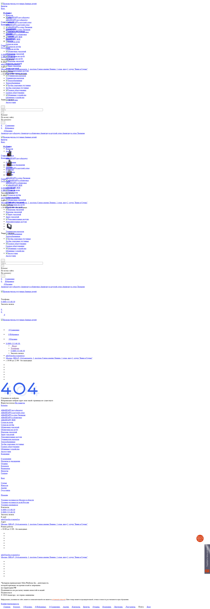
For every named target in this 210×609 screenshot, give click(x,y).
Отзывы (4, 463)
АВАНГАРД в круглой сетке (13, 412)
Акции (4, 488)
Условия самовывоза (9, 505)
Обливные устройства (10, 449)
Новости (9, 15)
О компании (6, 459)
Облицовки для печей (10, 427)
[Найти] (3, 122)
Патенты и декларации (15, 165)
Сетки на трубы (7, 425)
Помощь (4, 495)
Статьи (4, 483)
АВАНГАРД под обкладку (12, 410)
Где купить (5, 490)
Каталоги (5, 466)
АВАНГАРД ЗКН (8, 420)
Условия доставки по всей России (15, 502)
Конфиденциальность (10, 604)
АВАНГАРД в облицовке (11, 417)
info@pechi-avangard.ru (15, 355)
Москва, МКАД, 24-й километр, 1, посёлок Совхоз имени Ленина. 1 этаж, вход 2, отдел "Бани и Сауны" (44, 69)
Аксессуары (6, 451)
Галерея (4, 473)
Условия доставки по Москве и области (17, 500)
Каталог (4, 405)
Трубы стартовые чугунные (12, 444)
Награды (4, 471)
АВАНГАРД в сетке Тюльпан (13, 415)
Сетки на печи (7, 422)
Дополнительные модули (11, 437)
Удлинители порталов (10, 439)
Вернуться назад (8, 403)
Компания (5, 454)
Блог (3, 478)
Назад (14, 346)
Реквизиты (5, 468)
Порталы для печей (9, 432)
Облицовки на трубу (9, 429)
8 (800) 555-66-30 (8, 509)
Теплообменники (8, 442)
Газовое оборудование (10, 446)
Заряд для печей (7, 434)
